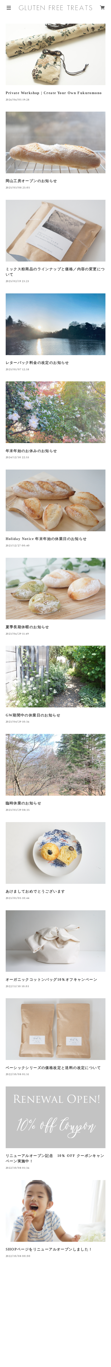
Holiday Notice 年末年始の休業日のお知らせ (46, 539)
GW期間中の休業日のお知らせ (33, 715)
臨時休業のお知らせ (24, 803)
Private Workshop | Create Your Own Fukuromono (54, 93)
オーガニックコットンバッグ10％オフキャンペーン (52, 980)
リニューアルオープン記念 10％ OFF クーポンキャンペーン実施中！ (55, 1158)
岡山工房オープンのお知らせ (31, 181)
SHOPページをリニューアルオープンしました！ (49, 1249)
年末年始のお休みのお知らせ (31, 451)
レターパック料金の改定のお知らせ (37, 363)
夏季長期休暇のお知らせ (27, 627)
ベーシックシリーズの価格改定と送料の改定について (53, 1068)
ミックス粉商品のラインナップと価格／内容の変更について (55, 271)
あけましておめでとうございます (35, 891)
